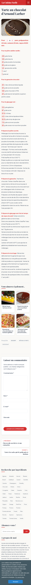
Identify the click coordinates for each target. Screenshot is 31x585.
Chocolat (5, 344)
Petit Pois (18, 504)
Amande (11, 476)
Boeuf (4, 479)
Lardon (11, 497)
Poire (25, 504)
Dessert (13, 340)
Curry (26, 490)
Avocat (18, 476)
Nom (6, 396)
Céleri (4, 493)
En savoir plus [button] (19, 577)
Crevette (19, 490)
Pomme (18, 508)
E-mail (6, 406)
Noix (11, 501)
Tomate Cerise (13, 518)
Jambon (4, 497)
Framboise (17, 493)
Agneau (4, 476)
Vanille (21, 518)
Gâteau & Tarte (24, 340)
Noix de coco (19, 501)
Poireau (4, 508)
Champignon (13, 483)
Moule (24, 497)
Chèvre (12, 486)
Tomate (4, 518)
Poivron (11, 508)
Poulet (15, 511)
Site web (6, 417)
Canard (18, 479)
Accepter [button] (15, 581)
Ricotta (4, 515)
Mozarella (4, 501)
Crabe (12, 490)
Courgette (5, 490)
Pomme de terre (6, 511)
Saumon (11, 515)
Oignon (4, 504)
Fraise (10, 493)
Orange (11, 504)
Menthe (18, 497)
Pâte (21, 511)
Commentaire (9, 373)
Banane (25, 476)
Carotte (4, 483)
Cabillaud (11, 479)
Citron (18, 486)
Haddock (25, 493)
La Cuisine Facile (9, 2)
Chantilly (21, 483)
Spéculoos (19, 515)
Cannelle (25, 479)
